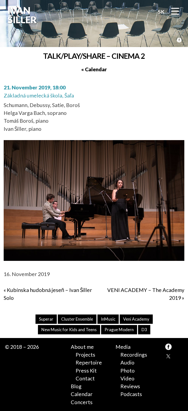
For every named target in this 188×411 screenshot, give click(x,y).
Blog (76, 386)
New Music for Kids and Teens (69, 329)
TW (168, 356)
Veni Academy (136, 319)
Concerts (82, 402)
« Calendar (94, 69)
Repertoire (89, 362)
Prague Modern (119, 329)
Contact (85, 378)
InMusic (108, 319)
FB (179, 40)
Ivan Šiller (22, 15)
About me (82, 347)
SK (161, 12)
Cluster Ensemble (77, 319)
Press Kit (86, 370)
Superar (46, 319)
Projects (85, 354)
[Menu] (175, 12)
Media (123, 347)
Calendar (82, 394)
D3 (144, 329)
